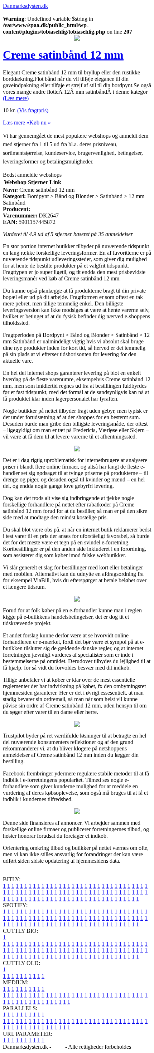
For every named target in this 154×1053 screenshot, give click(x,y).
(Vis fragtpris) (32, 110)
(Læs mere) (16, 98)
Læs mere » (16, 122)
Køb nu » (40, 122)
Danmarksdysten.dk (25, 6)
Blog (58, 1047)
